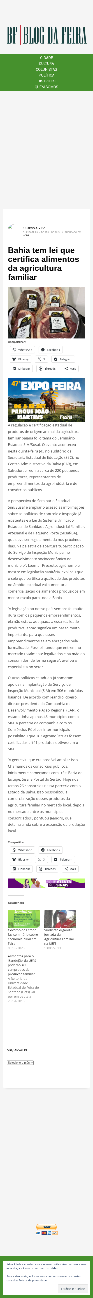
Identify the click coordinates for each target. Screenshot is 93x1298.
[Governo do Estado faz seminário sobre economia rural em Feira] (24, 919)
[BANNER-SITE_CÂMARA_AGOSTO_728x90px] (46, 883)
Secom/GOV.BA (34, 228)
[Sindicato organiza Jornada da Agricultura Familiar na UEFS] (60, 919)
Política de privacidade (33, 1280)
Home (26, 235)
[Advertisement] (46, 149)
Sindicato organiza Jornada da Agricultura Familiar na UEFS (59, 937)
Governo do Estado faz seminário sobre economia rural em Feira (23, 937)
